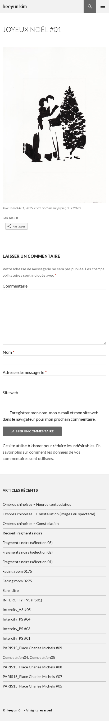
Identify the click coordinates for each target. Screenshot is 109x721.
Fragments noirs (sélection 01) (28, 561)
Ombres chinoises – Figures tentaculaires (37, 504)
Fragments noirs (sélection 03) (28, 542)
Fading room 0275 (17, 581)
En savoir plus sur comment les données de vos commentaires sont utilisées (52, 452)
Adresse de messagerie (25, 372)
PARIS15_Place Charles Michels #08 (32, 667)
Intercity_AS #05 (17, 609)
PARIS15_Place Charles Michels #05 (32, 686)
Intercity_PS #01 (16, 638)
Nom (9, 352)
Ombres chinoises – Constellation (31, 523)
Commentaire (15, 285)
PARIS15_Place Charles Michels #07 (32, 676)
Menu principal (102, 6)
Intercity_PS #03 (16, 628)
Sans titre (11, 590)
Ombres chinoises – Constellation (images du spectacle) (49, 514)
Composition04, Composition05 (29, 657)
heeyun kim (15, 6)
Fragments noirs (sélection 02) (28, 552)
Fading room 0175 (17, 571)
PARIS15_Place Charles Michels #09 (32, 648)
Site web (10, 392)
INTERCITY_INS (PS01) (22, 600)
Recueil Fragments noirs (22, 533)
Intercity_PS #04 (16, 619)
